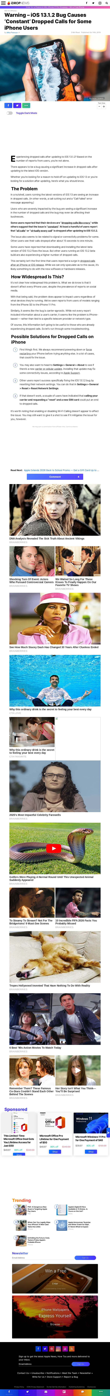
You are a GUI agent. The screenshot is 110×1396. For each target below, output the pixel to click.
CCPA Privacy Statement (35, 1387)
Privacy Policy (19, 1387)
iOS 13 (6, 11)
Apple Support (72, 372)
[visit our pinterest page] (51, 1348)
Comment (64, 476)
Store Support (54, 1376)
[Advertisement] (55, 135)
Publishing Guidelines (77, 1387)
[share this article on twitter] (17, 105)
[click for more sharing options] (26, 105)
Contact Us (23, 1373)
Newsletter (85, 1373)
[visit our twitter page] (45, 1348)
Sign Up (85, 1258)
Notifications (53, 1373)
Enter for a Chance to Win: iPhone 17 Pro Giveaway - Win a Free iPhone (55, 7)
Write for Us (38, 1376)
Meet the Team (69, 1373)
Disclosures (91, 1387)
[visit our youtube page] (65, 1348)
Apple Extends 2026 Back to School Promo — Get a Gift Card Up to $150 (63, 470)
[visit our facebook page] (38, 1348)
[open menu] (3, 3)
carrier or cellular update (48, 368)
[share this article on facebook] (8, 105)
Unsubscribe (37, 1373)
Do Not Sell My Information (56, 1387)
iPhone (13, 11)
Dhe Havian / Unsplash (96, 98)
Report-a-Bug (71, 1376)
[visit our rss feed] (71, 1348)
